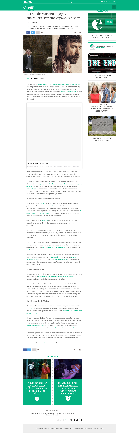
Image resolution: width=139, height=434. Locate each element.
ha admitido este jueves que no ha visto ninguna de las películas (58, 84)
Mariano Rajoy (35, 413)
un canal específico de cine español (54, 247)
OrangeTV (32, 250)
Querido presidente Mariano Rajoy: (38, 163)
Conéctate (104, 1)
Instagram (44, 342)
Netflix (43, 413)
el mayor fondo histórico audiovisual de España (65, 328)
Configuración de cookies (90, 428)
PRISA (102, 428)
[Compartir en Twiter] (33, 32)
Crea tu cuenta (112, 1)
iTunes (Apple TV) (61, 259)
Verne (29, 7)
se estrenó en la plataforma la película (55, 276)
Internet (49, 415)
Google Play (55, 257)
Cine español (51, 413)
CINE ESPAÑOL (30, 11)
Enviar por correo (79, 32)
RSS (98, 428)
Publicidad (53, 428)
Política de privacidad (68, 428)
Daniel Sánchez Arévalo (68, 92)
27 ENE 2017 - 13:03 (38, 78)
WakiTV (45, 220)
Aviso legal (59, 428)
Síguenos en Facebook (68, 2)
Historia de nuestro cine (34, 325)
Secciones (114, 7)
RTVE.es (29, 308)
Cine (72, 413)
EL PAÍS (75, 420)
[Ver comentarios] (42, 32)
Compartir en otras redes (38, 32)
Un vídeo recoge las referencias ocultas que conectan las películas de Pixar (68, 390)
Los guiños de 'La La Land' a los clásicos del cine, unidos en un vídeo (37, 388)
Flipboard (50, 342)
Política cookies (79, 428)
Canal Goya (53, 206)
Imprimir (74, 32)
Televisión (56, 415)
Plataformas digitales (63, 413)
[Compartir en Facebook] (28, 32)
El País (28, 2)
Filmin (43, 203)
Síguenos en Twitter (71, 2)
